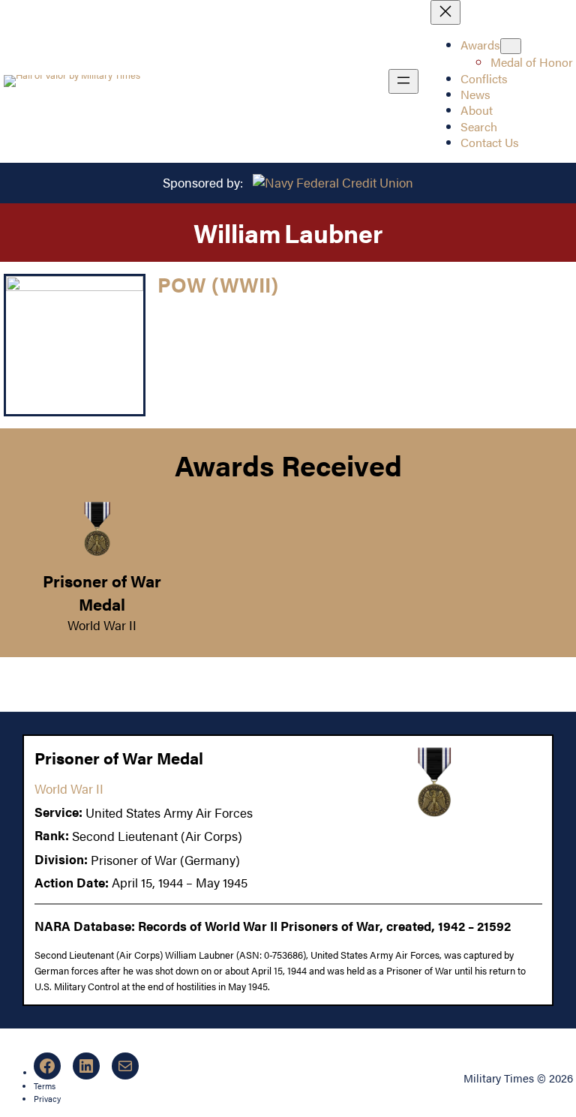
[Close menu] (445, 12)
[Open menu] (403, 81)
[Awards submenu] (510, 46)
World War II (102, 625)
